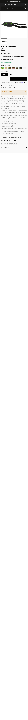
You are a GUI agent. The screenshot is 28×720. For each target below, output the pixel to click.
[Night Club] (20, 68)
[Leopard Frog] (2, 68)
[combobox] (14, 8)
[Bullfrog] (9, 68)
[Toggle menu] (2, 4)
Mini (11, 74)
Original (4, 74)
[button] (2, 1)
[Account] (23, 4)
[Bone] (6, 68)
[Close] (25, 91)
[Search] (25, 8)
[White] (24, 68)
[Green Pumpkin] (17, 68)
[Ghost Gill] (13, 68)
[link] (5, 53)
